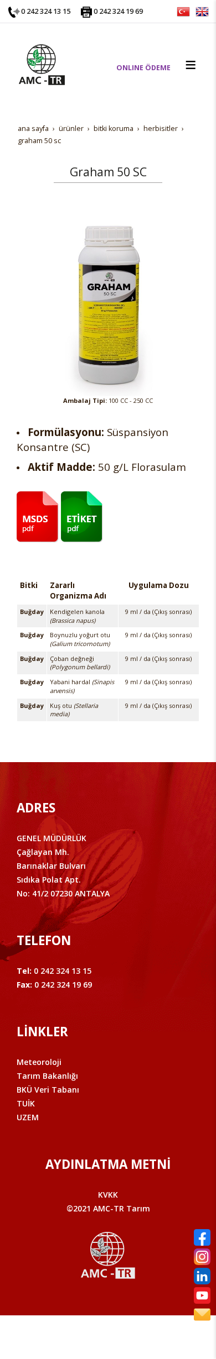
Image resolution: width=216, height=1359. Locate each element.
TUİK (26, 1103)
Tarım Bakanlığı (47, 1076)
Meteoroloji (39, 1062)
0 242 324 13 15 (45, 11)
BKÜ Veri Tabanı (48, 1089)
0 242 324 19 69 (118, 11)
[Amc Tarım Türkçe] (183, 11)
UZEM (28, 1117)
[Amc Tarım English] (202, 11)
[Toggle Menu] (190, 64)
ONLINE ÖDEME (143, 67)
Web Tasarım (126, 1335)
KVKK (108, 1194)
